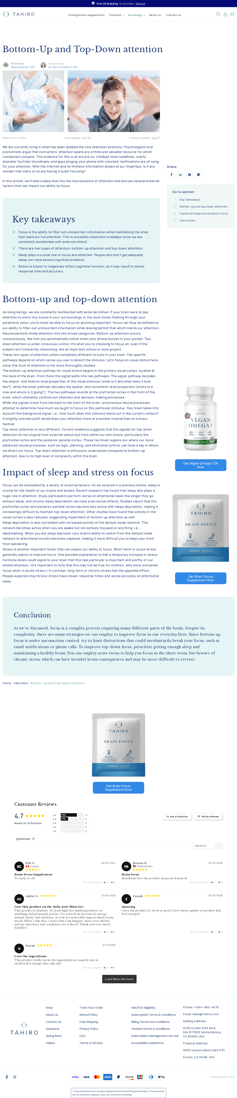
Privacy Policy (88, 1029)
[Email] (189, 174)
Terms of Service (91, 1043)
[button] (116, 15)
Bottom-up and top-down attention (204, 206)
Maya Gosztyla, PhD (23, 67)
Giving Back (54, 1036)
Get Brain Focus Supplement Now (200, 578)
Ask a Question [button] (179, 816)
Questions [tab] (23, 838)
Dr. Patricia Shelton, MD (63, 67)
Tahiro (231, 1076)
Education (21, 683)
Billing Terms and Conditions (150, 1022)
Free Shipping (88, 1022)
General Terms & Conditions (150, 1029)
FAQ (82, 1036)
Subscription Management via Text (155, 1036)
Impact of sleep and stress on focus (204, 213)
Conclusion (187, 220)
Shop (49, 1008)
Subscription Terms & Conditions (153, 1015)
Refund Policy (88, 1015)
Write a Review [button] (210, 816)
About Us (52, 1015)
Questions (52, 1029)
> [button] (119, 979)
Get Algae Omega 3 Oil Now (200, 465)
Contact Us (53, 1022)
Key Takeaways (190, 199)
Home (7, 683)
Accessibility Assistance (147, 1043)
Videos (50, 1043)
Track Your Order (91, 1008)
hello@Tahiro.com (205, 1014)
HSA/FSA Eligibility (143, 1008)
